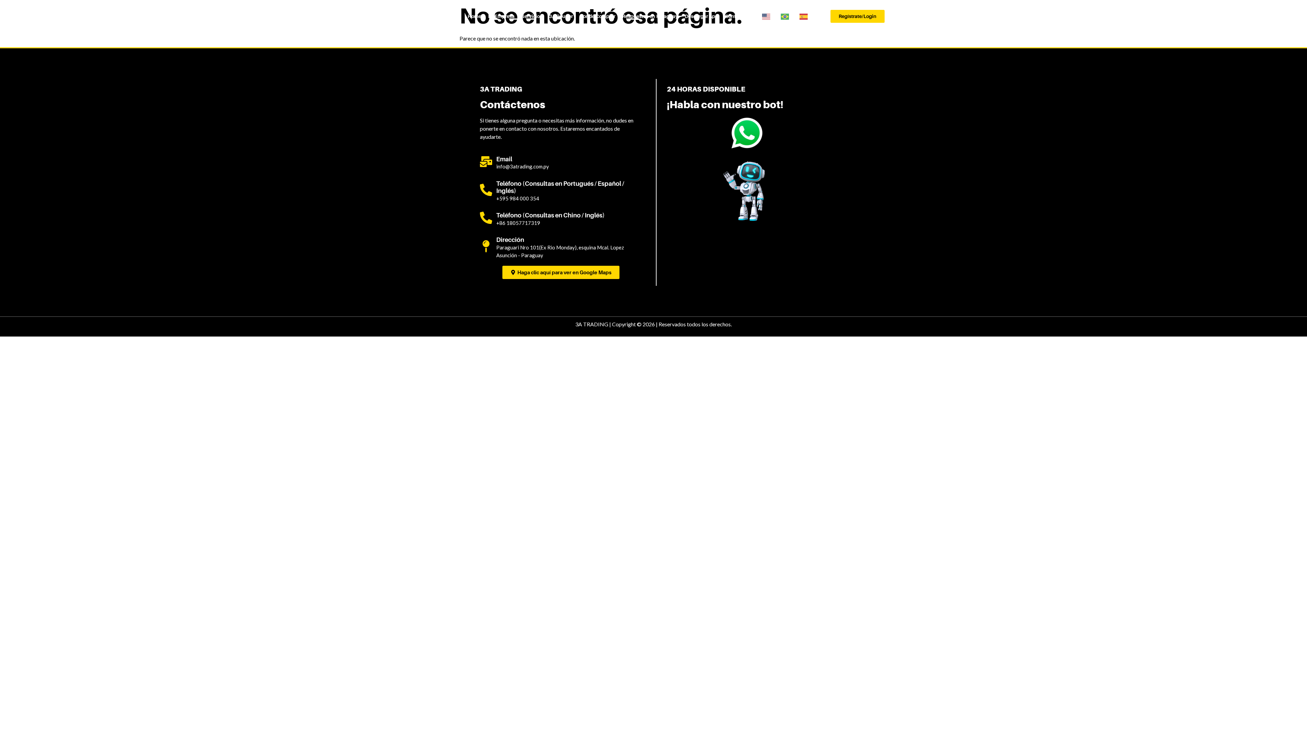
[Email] (486, 162)
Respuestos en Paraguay (650, 16)
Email (504, 159)
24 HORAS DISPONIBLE (706, 89)
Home (474, 16)
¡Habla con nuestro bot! (725, 104)
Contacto (735, 16)
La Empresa (501, 16)
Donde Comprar (597, 16)
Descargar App (701, 16)
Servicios (531, 16)
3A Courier (561, 16)
